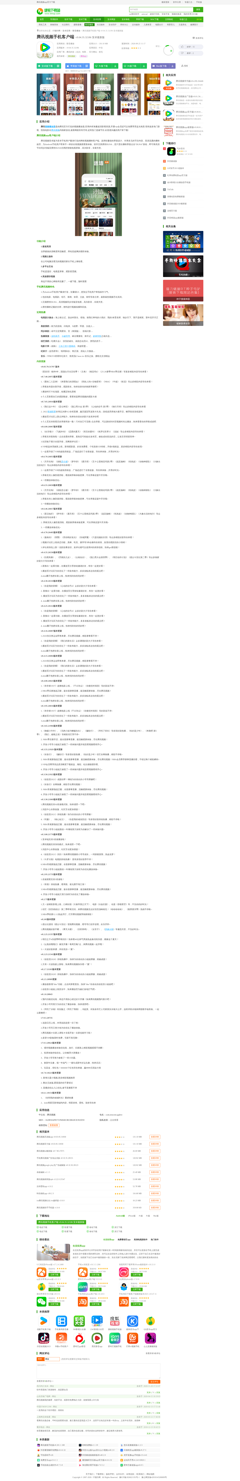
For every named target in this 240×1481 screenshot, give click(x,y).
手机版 (199, 2)
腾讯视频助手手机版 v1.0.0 (48, 1208)
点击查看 (114, 1120)
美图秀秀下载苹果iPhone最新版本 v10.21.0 (137, 1265)
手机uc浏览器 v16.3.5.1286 (89, 1265)
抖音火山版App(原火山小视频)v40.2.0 (98, 1450)
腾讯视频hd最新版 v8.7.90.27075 (50, 1151)
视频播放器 (50, 126)
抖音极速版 (172, 161)
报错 (185, 66)
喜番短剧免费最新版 (176, 197)
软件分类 (177, 2)
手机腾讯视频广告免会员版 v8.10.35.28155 (55, 1158)
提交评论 (154, 1382)
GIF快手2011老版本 (175, 168)
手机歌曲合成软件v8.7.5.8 (52, 1465)
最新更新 (165, 2)
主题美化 (182, 25)
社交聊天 (66, 25)
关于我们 (89, 1474)
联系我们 (140, 1474)
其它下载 (118, 1227)
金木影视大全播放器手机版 (179, 182)
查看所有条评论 (153, 1353)
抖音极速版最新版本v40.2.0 (94, 1455)
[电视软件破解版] (183, 232)
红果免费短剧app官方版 (177, 175)
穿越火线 (109, 929)
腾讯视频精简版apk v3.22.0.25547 (51, 1179)
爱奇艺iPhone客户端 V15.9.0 (90, 1279)
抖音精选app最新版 (175, 218)
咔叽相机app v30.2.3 (45, 1193)
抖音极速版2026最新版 (177, 204)
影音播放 (89, 25)
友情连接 (130, 1474)
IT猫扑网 (56, 31)
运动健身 (136, 25)
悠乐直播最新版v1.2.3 (133, 1445)
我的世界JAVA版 (191, 14)
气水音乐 (181, 149)
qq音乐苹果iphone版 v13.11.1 (49, 1279)
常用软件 (54, 19)
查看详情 (155, 1137)
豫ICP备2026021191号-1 (129, 1477)
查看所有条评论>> (45, 1381)
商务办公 (124, 25)
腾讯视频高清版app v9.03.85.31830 (51, 1137)
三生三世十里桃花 (67, 346)
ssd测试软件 (134, 14)
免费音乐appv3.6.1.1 (49, 1460)
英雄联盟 (52, 412)
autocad (145, 14)
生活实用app (79, 1246)
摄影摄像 (77, 25)
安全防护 (112, 25)
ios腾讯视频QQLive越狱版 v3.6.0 (50, 1201)
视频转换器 (176, 14)
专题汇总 (188, 2)
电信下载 (43, 1227)
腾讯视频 (71, 56)
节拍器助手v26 (47, 1455)
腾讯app (83, 56)
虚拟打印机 (154, 14)
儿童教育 (147, 25)
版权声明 (110, 1474)
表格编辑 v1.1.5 (43, 1172)
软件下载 (68, 19)
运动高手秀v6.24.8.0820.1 (134, 1460)
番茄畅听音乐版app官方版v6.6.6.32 (97, 1460)
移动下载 (93, 1227)
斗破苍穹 (66, 336)
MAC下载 (154, 19)
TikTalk (170, 189)
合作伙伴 (120, 1474)
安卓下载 (83, 19)
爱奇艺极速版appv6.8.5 (133, 1465)
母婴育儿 (171, 25)
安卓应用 (97, 19)
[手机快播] (183, 256)
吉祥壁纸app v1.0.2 (45, 1186)
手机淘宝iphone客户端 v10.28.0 (91, 1294)
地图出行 (159, 25)
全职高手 (55, 336)
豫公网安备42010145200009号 (154, 1477)
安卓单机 (126, 19)
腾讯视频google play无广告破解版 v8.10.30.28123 (57, 1165)
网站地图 (150, 1474)
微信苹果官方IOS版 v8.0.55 (48, 1294)
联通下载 (68, 1227)
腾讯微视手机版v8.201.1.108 (53, 1445)
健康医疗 (194, 25)
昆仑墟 (64, 461)
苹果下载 (140, 19)
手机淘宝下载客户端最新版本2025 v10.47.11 (138, 1294)
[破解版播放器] (183, 305)
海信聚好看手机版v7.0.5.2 (93, 1465)
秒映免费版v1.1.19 (90, 1445)
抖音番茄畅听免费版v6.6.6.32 (53, 1450)
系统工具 (42, 25)
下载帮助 (100, 1474)
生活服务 (101, 25)
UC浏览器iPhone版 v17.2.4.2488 (50, 1265)
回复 (158, 1392)
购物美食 (54, 25)
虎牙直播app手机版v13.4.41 (135, 1455)
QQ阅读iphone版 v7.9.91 (129, 1279)
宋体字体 (165, 14)
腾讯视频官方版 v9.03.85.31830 (50, 1144)
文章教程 (169, 19)
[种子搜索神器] (183, 281)
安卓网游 (111, 19)
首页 (42, 19)
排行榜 (199, 19)
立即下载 (54, 1275)
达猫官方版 (172, 211)
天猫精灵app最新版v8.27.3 (135, 1450)
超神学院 (97, 336)
